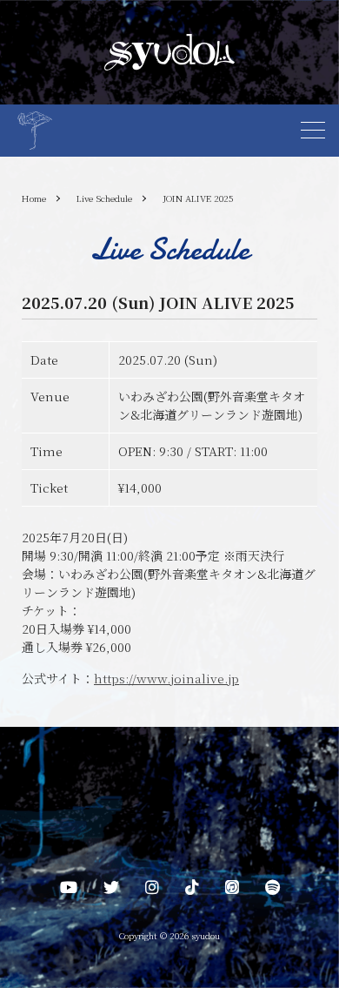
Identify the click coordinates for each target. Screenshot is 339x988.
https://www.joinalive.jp (166, 678)
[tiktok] (192, 890)
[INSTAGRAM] (152, 890)
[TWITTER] (111, 890)
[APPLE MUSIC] (232, 890)
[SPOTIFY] (272, 890)
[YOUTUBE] (68, 890)
